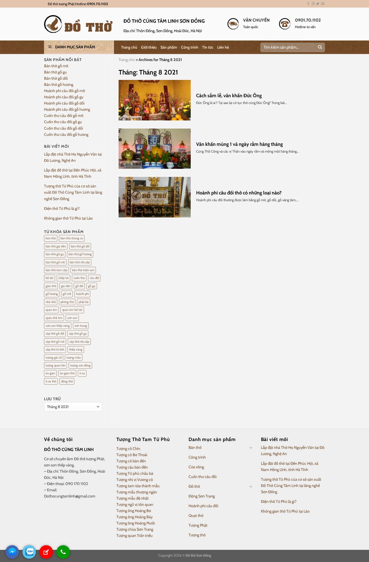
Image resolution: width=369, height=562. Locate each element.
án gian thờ (67, 373)
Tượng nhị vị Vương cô (134, 479)
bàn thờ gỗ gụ (55, 254)
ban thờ (51, 238)
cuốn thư (79, 278)
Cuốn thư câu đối (203, 476)
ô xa (82, 373)
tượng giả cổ (54, 357)
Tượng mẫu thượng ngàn (136, 492)
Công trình (189, 47)
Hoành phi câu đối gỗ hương (67, 109)
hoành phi (82, 294)
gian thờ (51, 286)
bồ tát (49, 278)
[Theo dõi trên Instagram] (313, 3)
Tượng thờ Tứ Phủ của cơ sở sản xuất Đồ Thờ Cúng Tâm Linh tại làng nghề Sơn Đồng (73, 192)
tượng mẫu (73, 357)
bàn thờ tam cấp (56, 270)
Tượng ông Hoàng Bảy (134, 516)
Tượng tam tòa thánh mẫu (138, 485)
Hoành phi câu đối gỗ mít (64, 90)
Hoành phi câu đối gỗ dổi (64, 103)
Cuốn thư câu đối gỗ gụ (63, 121)
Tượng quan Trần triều (134, 535)
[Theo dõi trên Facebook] (308, 3)
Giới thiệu (149, 47)
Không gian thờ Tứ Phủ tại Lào (68, 218)
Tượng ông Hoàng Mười (135, 523)
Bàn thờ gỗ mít (56, 65)
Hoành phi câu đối (203, 505)
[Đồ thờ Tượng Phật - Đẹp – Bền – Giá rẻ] (79, 24)
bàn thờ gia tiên (56, 246)
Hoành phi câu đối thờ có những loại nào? (238, 193)
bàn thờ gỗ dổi (80, 246)
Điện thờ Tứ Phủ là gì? (62, 208)
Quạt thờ (196, 515)
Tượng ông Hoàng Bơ (133, 510)
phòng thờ (67, 302)
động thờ (67, 381)
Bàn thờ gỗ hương (58, 84)
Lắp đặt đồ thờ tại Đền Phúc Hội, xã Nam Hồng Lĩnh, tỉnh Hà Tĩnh (72, 173)
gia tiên (66, 286)
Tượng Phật (198, 525)
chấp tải (63, 278)
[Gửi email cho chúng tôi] (322, 3)
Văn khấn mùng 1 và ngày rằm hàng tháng (239, 144)
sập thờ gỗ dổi (55, 333)
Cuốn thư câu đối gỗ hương (66, 134)
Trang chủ (129, 47)
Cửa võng (196, 467)
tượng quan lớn (55, 365)
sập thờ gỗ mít (55, 342)
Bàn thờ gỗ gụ (55, 72)
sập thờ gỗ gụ (78, 333)
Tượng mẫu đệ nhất (132, 498)
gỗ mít (67, 294)
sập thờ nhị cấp (79, 342)
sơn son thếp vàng (58, 326)
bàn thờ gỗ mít (55, 262)
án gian (50, 373)
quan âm (51, 310)
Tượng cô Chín (128, 448)
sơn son (72, 318)
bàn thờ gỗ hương (80, 254)
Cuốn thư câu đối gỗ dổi (63, 128)
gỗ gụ (91, 286)
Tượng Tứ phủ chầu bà (134, 473)
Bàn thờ (195, 447)
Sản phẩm (168, 47)
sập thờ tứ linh (55, 349)
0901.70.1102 (97, 4)
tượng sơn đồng (80, 365)
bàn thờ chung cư (72, 238)
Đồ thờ (194, 486)
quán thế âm (54, 318)
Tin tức (207, 47)
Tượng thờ (197, 535)
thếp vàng (75, 349)
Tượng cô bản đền (131, 461)
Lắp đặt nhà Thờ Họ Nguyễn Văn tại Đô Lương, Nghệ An (73, 157)
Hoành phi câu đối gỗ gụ (63, 97)
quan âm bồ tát (72, 310)
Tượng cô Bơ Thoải (131, 454)
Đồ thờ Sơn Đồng (198, 555)
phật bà (84, 302)
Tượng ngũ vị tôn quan (134, 504)
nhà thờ (51, 302)
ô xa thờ (51, 381)
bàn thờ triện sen (83, 270)
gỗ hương (52, 294)
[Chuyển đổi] (251, 447)
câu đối (94, 278)
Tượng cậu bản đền (132, 467)
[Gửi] (320, 47)
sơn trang (81, 326)
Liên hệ (223, 47)
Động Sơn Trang (202, 496)
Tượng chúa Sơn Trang (134, 529)
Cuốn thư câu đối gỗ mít (63, 115)
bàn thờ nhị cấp (80, 262)
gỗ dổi (79, 286)
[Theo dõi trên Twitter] (317, 3)
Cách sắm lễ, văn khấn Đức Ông (229, 96)
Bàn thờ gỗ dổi (56, 78)
